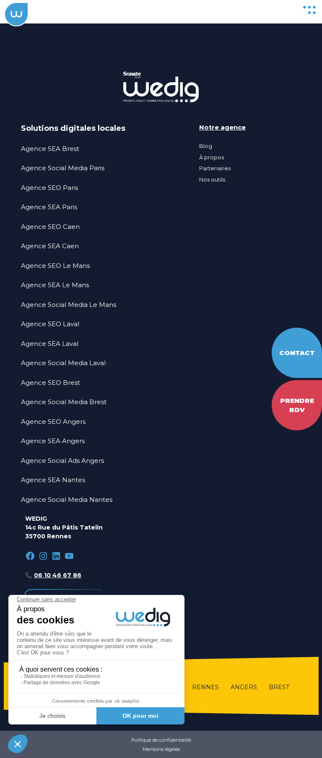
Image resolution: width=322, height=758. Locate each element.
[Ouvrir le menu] (309, 11)
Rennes (205, 687)
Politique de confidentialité (161, 740)
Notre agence (222, 127)
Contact (297, 352)
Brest (279, 687)
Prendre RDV (297, 405)
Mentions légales (161, 749)
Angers (244, 687)
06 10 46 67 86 (57, 575)
